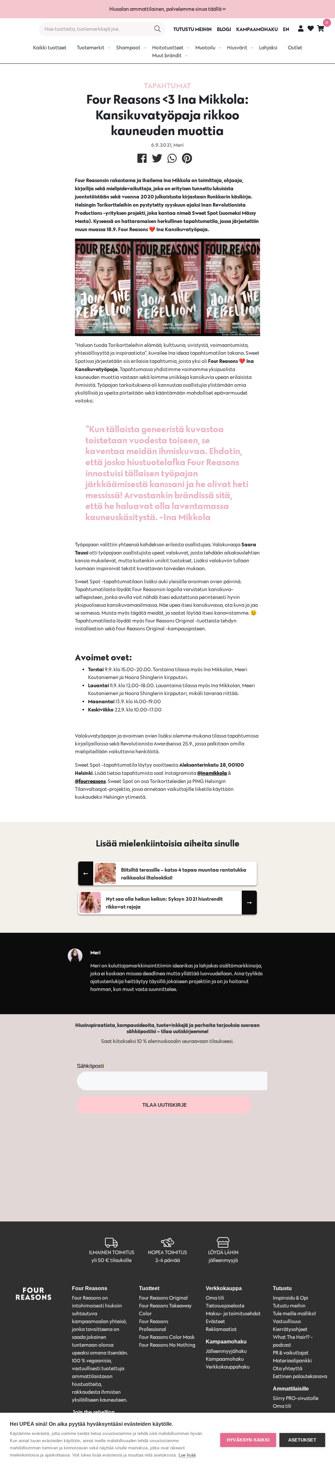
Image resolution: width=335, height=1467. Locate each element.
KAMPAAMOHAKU (257, 29)
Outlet (295, 47)
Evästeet (215, 1321)
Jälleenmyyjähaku (226, 1351)
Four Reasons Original (163, 1298)
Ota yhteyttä (287, 1368)
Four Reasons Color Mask (167, 1337)
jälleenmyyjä (223, 1260)
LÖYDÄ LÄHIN (223, 1252)
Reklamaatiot (221, 1329)
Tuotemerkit (90, 47)
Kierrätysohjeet (290, 1329)
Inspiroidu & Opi (290, 1298)
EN (286, 29)
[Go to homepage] (17, 29)
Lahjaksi (268, 47)
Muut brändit (167, 55)
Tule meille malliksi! (294, 1313)
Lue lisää (187, 1455)
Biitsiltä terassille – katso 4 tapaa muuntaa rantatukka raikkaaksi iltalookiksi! (183, 873)
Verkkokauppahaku (228, 1367)
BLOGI (224, 29)
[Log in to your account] (301, 28)
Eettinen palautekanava (300, 1376)
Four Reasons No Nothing (167, 1345)
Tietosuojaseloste (225, 1306)
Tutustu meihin (289, 1306)
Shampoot (128, 47)
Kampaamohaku (225, 1359)
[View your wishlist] (310, 29)
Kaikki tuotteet (49, 47)
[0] (320, 28)
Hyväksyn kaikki (248, 1440)
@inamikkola (212, 773)
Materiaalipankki (292, 1360)
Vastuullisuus (287, 1321)
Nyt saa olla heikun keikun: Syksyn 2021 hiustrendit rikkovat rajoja (164, 903)
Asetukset (302, 1440)
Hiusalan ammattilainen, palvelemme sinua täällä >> (167, 9)
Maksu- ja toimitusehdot (233, 1313)
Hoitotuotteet (168, 47)
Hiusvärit (237, 47)
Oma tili (215, 1298)
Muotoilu (205, 47)
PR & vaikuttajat (291, 1353)
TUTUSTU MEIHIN (192, 29)
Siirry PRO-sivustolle (295, 1398)
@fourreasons (90, 781)
